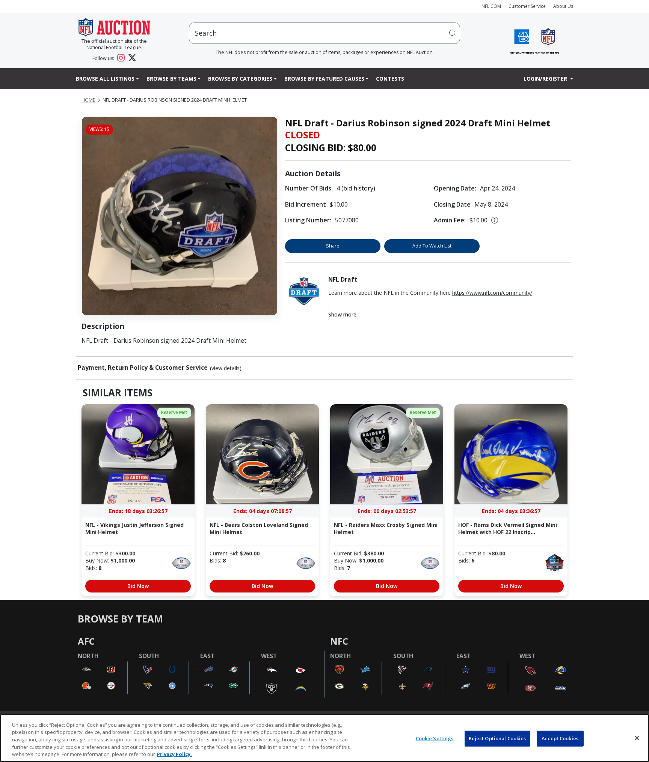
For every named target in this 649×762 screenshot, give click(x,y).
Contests (390, 78)
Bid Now (138, 586)
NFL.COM (491, 6)
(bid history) (358, 188)
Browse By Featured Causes (324, 78)
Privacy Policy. (174, 754)
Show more (342, 314)
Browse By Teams (171, 78)
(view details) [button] (225, 368)
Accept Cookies (560, 738)
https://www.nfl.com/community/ (492, 292)
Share (333, 246)
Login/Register (546, 78)
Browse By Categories (240, 78)
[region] (324, 738)
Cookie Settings (435, 738)
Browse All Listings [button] (105, 78)
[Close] (637, 738)
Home (88, 100)
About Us (563, 6)
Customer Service (527, 6)
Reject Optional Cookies (497, 738)
